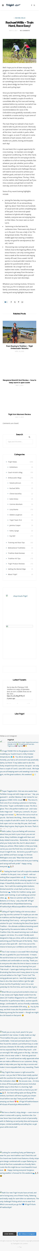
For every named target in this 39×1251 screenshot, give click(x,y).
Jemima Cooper (15, 525)
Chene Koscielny (15, 494)
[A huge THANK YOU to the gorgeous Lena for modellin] (19, 769)
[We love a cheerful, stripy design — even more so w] (19, 1130)
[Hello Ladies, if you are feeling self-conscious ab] (19, 849)
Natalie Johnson (15, 483)
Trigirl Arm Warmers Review (19, 414)
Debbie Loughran (16, 515)
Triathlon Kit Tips (14, 558)
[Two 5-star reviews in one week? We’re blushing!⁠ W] (19, 969)
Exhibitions (14, 467)
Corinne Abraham (16, 504)
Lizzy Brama (14, 509)
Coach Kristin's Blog (15, 472)
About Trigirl (12, 574)
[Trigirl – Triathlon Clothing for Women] (13, 5)
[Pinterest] (18, 302)
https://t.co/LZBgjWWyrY (16, 696)
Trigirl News (12, 462)
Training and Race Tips (16, 543)
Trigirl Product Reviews (16, 564)
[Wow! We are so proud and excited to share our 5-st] (19, 1010)
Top (20, 1247)
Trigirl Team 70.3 (16, 520)
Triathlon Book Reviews (16, 553)
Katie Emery (14, 499)
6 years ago (11, 698)
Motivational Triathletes (16, 548)
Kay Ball (12, 536)
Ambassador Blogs (14, 478)
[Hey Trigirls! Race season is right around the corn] (19, 1090)
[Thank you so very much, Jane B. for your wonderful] (19, 1050)
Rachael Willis (20, 18)
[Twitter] (14, 302)
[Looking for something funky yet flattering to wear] (19, 1170)
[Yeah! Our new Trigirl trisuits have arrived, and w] (19, 1210)
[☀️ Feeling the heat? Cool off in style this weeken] (19, 889)
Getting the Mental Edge (17, 569)
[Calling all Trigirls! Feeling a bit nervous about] (19, 929)
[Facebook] (11, 302)
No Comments (25, 30)
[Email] (22, 302)
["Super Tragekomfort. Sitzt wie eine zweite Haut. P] (19, 809)
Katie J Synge (14, 531)
